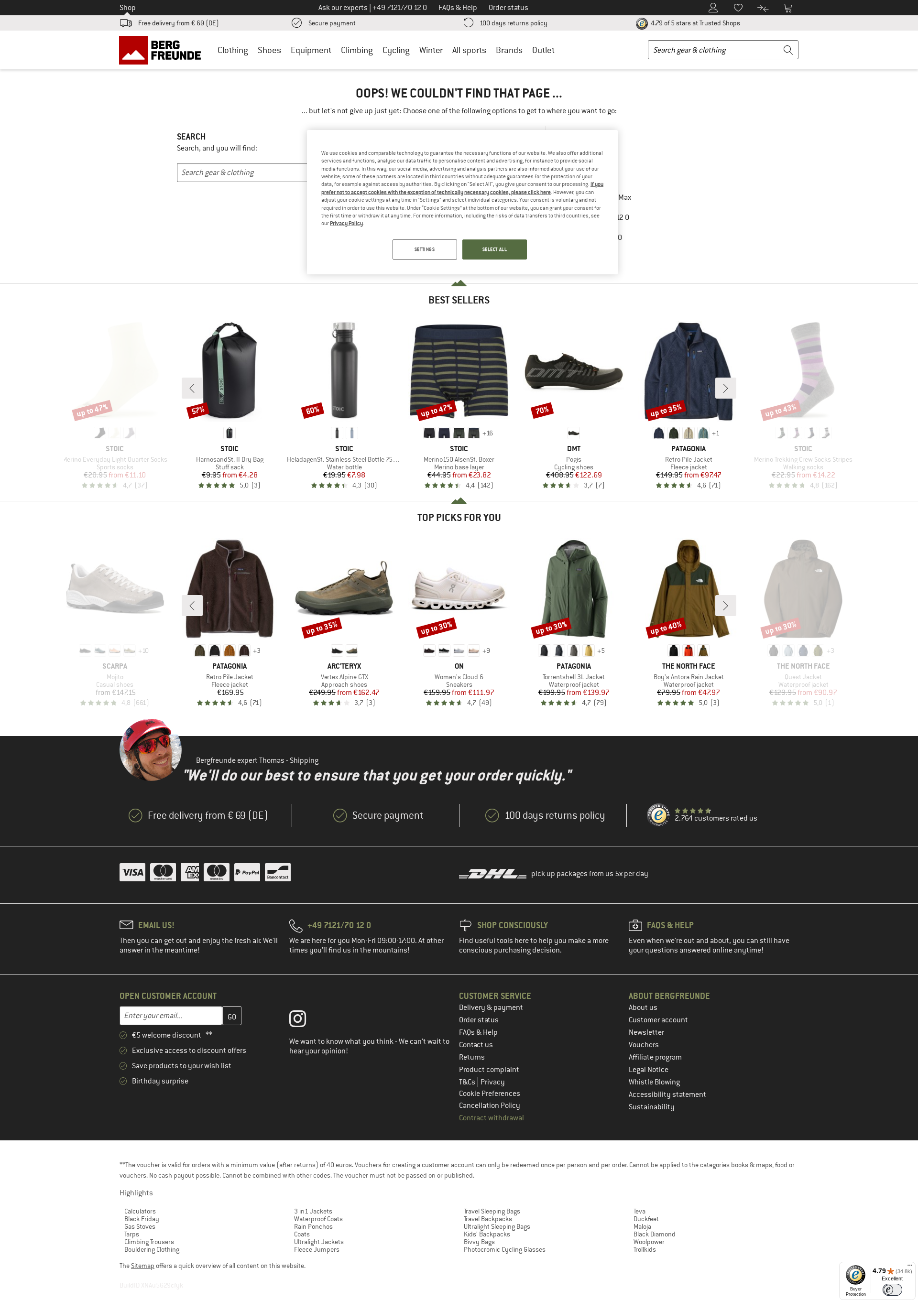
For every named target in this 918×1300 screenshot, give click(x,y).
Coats (302, 1234)
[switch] (892, 1290)
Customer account (658, 1020)
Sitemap (142, 1265)
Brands (509, 49)
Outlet (543, 49)
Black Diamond (655, 1234)
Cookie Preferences (489, 1093)
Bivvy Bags (479, 1241)
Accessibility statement (667, 1094)
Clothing (233, 49)
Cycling (396, 49)
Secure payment (332, 23)
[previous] (192, 388)
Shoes (269, 49)
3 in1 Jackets (313, 1211)
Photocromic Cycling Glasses (505, 1249)
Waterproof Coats (318, 1218)
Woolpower (649, 1241)
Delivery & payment (491, 1007)
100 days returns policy (513, 23)
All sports (469, 49)
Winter (431, 49)
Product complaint (489, 1069)
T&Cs (468, 1082)
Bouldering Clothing (151, 1249)
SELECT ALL (494, 249)
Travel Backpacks (488, 1218)
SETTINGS (425, 249)
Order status (479, 1020)
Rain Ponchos (313, 1226)
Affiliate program (655, 1057)
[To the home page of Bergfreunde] (163, 49)
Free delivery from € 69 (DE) (178, 23)
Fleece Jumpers (316, 1249)
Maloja (642, 1226)
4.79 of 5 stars (694, 23)
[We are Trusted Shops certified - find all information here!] (659, 815)
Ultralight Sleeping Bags (497, 1226)
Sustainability (652, 1107)
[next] (725, 388)
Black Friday (141, 1218)
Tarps (131, 1234)
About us (643, 1007)
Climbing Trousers (149, 1241)
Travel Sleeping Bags (492, 1211)
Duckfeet (646, 1218)
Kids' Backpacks (487, 1234)
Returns (472, 1057)
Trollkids (645, 1249)
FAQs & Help (478, 1032)
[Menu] (910, 1267)
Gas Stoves (139, 1226)
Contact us (476, 1045)
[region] (462, 202)
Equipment (311, 49)
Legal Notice (648, 1069)
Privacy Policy (346, 223)
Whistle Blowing (654, 1082)
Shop (128, 7)
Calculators (140, 1211)
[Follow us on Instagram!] (304, 1020)
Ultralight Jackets (319, 1241)
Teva (639, 1211)
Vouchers (644, 1045)
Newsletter (646, 1032)
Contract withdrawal (491, 1118)
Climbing (357, 49)
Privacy (493, 1082)
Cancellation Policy (489, 1105)
